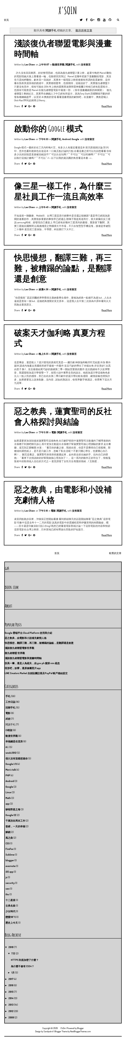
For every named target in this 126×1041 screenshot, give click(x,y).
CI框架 (9, 730)
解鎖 (8, 832)
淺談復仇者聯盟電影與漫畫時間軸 (23, 658)
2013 (11, 1004)
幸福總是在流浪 (14, 741)
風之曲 (9, 837)
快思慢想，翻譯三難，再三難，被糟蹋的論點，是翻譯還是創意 (63, 268)
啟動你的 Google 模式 (48, 128)
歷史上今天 (12, 922)
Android (66, 139)
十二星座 (10, 900)
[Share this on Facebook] (22, 106)
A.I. (7, 747)
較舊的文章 (115, 553)
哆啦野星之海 (13, 809)
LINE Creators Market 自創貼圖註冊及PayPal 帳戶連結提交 (36, 673)
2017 (11, 979)
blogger (10, 860)
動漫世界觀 (58, 64)
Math (8, 798)
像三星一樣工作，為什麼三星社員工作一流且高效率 (63, 191)
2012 (11, 1011)
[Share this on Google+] (30, 106)
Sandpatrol (48, 1031)
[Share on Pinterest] (34, 106)
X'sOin (63, 10)
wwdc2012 (11, 752)
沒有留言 (86, 64)
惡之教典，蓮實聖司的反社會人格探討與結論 (63, 416)
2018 (11, 947)
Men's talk (11, 769)
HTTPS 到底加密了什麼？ (25, 959)
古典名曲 (10, 905)
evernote (11, 866)
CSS (8, 843)
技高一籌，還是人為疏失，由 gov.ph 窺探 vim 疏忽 (32, 663)
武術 (8, 718)
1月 (13, 972)
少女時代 (10, 911)
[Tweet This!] (26, 106)
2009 (11, 1017)
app (8, 803)
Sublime (10, 854)
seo (8, 888)
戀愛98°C (11, 916)
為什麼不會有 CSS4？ (22, 966)
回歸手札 (10, 707)
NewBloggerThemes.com (80, 1031)
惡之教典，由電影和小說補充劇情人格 (26, 637)
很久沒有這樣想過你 (17, 758)
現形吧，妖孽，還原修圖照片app (23, 668)
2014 (11, 998)
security (10, 882)
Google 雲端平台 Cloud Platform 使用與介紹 (28, 632)
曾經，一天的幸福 (15, 826)
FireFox (9, 848)
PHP (8, 775)
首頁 (6, 19)
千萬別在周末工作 (15, 820)
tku (7, 894)
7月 (13, 953)
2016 (11, 985)
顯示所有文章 (84, 30)
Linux (8, 792)
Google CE (11, 815)
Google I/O (11, 764)
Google (75, 139)
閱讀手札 (70, 64)
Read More (107, 106)
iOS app (9, 871)
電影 (53, 432)
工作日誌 (10, 701)
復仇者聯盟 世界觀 (15, 653)
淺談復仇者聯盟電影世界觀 (19, 647)
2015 (11, 991)
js (6, 877)
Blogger (80, 1028)
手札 (8, 696)
